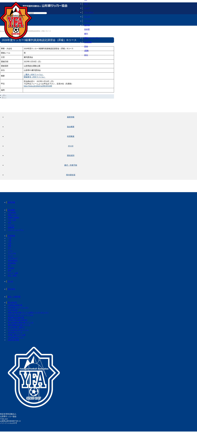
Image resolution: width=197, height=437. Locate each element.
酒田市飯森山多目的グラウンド (19, 325)
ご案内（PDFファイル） (34, 75)
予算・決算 (12, 220)
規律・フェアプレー (92, 38)
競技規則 (70, 155)
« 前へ (4, 95)
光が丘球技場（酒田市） (16, 327)
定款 (9, 222)
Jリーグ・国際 (13, 273)
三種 (9, 243)
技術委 (87, 29)
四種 (9, 246)
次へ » (4, 97)
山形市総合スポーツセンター (18, 307)
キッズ (87, 17)
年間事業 (70, 136)
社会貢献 (88, 42)
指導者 (87, 25)
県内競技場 (70, 175)
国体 (86, 46)
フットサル (88, 12)
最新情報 (70, 117)
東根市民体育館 (13, 340)
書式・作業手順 (70, 165)
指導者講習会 (12, 261)
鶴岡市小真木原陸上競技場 (17, 320)
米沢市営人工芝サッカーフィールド (20, 315)
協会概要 (70, 127)
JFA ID (70, 146)
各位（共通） (12, 275)
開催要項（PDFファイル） (34, 77)
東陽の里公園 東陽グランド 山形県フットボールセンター (28, 312)
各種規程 (11, 227)
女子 (86, 4)
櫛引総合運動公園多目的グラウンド (20, 322)
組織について (12, 215)
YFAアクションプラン (16, 230)
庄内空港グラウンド (15, 332)
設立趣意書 (12, 212)
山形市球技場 (12, 310)
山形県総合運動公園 (15, 305)
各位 (86, 55)
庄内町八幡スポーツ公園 (16, 335)
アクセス (11, 225)
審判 (86, 34)
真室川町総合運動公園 (16, 317)
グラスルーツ (89, 21)
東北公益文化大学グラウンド (18, 330)
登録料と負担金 (13, 217)
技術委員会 (12, 263)
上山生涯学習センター (16, 337)
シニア (87, 8)
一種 (9, 238)
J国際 (86, 51)
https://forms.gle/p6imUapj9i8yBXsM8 (38, 86)
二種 (9, 241)
